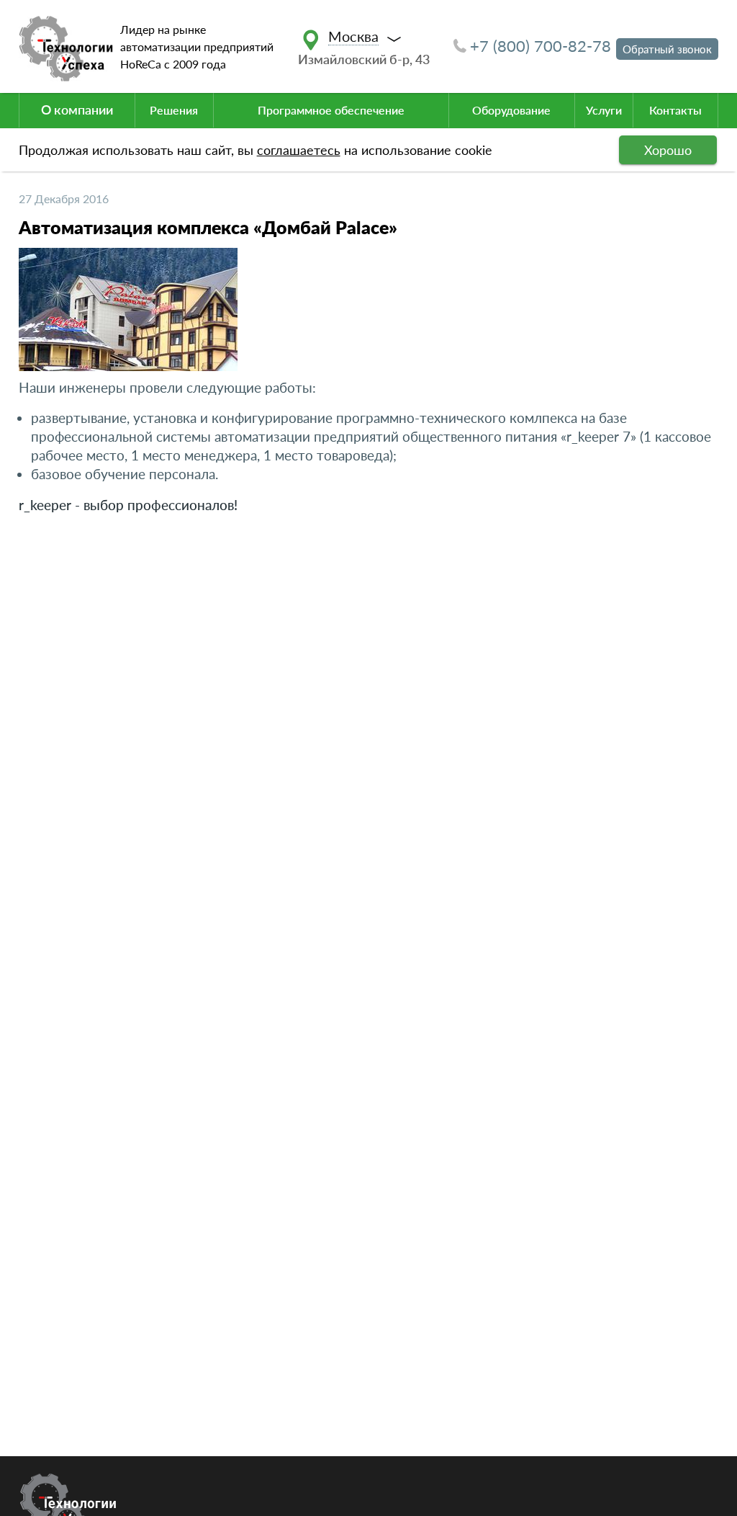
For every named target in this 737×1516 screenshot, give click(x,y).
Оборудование (511, 110)
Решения (174, 110)
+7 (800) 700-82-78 (540, 45)
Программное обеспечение (331, 110)
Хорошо (668, 150)
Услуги (604, 110)
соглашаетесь (298, 150)
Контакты (675, 110)
